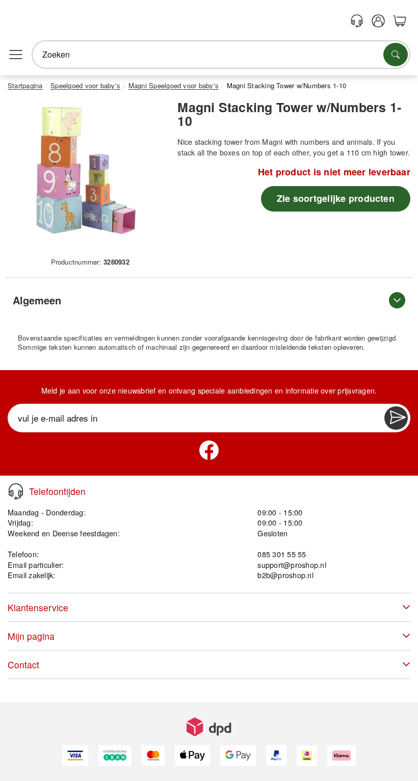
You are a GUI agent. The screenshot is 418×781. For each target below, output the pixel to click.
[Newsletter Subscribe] (396, 418)
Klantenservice (38, 607)
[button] (86, 176)
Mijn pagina (31, 636)
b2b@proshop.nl (285, 574)
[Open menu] (15, 54)
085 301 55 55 (281, 554)
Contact (23, 664)
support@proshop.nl (291, 564)
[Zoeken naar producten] (395, 54)
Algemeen (37, 300)
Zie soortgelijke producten (336, 198)
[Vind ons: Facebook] (209, 450)
